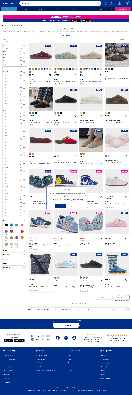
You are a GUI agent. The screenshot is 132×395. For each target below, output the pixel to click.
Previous (29, 310)
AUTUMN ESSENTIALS (44, 309)
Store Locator (72, 367)
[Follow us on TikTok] (74, 338)
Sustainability (104, 363)
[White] (17, 231)
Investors (103, 355)
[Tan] (11, 238)
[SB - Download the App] (66, 21)
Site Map (71, 363)
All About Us (104, 367)
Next (128, 310)
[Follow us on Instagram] (66, 338)
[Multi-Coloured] (6, 231)
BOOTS (90, 309)
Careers (102, 374)
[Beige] (6, 238)
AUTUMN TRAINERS (67, 309)
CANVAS (114, 309)
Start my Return (8, 371)
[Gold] (22, 238)
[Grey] (17, 225)
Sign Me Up (66, 325)
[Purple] (17, 238)
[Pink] (22, 225)
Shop (8, 25)
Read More (66, 35)
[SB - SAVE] (66, 17)
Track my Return (8, 367)
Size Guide (6, 382)
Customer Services (9, 374)
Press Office (104, 359)
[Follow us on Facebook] (58, 338)
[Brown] (11, 231)
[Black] (6, 225)
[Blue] (11, 225)
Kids (69, 359)
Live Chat (6, 378)
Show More (121, 298)
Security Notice (40, 363)
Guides (70, 371)
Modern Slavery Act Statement (45, 371)
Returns (5, 363)
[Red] (22, 231)
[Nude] (17, 244)
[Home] (2, 25)
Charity (102, 371)
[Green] (6, 244)
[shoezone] (8, 3)
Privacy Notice (40, 359)
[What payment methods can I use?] (40, 338)
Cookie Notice (40, 367)
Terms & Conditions (42, 355)
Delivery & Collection (9, 359)
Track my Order (8, 355)
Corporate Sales (105, 378)
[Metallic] (11, 244)
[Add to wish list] (50, 75)
